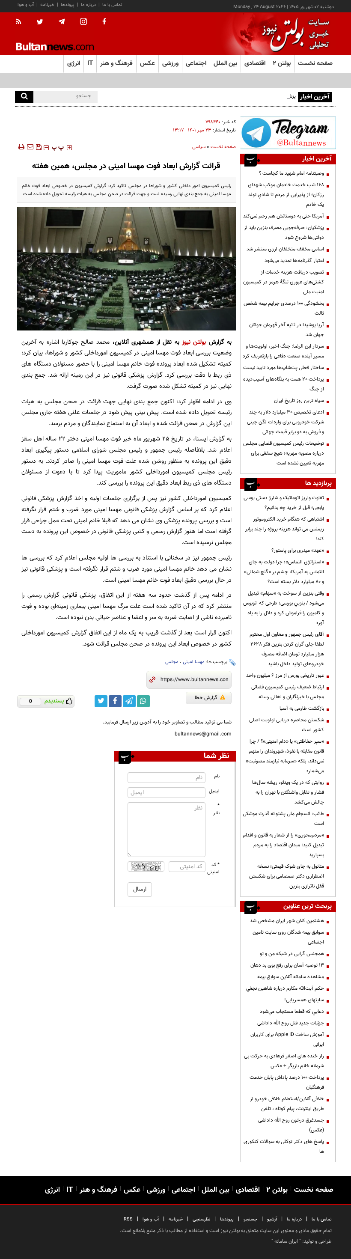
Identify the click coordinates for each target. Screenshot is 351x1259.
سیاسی (198, 147)
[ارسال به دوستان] (30, 146)
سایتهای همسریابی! (304, 1000)
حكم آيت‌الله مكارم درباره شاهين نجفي (285, 988)
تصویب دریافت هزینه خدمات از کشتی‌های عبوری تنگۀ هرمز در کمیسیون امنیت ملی (283, 282)
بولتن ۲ (282, 63)
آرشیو (272, 1219)
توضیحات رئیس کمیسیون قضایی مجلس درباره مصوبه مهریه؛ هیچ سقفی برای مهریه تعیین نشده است (283, 453)
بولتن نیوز (194, 342)
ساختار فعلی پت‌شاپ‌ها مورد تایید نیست (283, 368)
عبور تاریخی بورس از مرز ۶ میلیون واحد (285, 675)
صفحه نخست (315, 63)
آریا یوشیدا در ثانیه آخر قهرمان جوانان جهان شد (286, 330)
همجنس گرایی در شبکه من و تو (292, 954)
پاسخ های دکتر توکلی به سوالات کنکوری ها (284, 1146)
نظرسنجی (201, 1219)
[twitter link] (101, 701)
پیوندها (67, 5)
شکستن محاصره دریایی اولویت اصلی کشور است (286, 725)
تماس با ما (112, 5)
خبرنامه (47, 5)
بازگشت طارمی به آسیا (302, 708)
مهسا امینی (194, 662)
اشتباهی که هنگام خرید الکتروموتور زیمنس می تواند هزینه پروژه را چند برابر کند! (284, 529)
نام (217, 776)
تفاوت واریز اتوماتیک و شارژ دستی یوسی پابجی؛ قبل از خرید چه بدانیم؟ (284, 503)
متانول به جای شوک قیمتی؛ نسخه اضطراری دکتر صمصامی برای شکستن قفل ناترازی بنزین (286, 876)
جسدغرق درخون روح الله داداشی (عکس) (291, 1125)
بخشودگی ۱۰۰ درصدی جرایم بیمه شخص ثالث (284, 308)
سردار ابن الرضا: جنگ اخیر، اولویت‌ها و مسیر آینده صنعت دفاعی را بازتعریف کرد (283, 351)
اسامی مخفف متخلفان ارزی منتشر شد (285, 249)
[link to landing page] (293, 34)
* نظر (216, 809)
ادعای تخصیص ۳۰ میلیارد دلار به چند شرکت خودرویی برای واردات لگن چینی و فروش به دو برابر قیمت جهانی (285, 422)
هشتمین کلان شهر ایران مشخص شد (287, 921)
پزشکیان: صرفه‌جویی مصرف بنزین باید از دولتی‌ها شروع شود (284, 232)
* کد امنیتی (214, 868)
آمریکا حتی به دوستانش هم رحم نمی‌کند (283, 216)
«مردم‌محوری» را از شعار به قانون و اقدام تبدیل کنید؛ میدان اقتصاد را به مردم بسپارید (283, 845)
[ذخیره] (39, 147)
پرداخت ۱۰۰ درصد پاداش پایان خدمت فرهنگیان (287, 1082)
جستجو (250, 1219)
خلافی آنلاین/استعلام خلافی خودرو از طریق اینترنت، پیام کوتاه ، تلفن (287, 1104)
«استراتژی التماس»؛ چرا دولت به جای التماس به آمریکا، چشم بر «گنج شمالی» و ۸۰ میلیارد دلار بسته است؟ (284, 572)
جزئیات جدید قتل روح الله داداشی (290, 1023)
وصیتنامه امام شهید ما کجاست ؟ (291, 173)
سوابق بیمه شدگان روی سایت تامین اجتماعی (288, 937)
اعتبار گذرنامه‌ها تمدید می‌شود (294, 261)
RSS (128, 1219)
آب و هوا (26, 5)
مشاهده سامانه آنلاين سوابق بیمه (290, 977)
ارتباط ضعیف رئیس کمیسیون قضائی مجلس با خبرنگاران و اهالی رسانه (287, 692)
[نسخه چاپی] (20, 146)
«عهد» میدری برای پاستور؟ (297, 550)
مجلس (171, 662)
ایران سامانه (286, 1241)
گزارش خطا (206, 698)
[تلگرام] (288, 132)
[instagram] (83, 22)
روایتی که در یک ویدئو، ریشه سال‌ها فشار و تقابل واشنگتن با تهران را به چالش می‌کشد (288, 792)
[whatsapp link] (143, 701)
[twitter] (40, 22)
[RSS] (21, 22)
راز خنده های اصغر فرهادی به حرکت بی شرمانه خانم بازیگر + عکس (284, 1061)
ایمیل (214, 791)
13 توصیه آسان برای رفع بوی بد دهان (287, 965)
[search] (24, 97)
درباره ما (88, 5)
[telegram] (61, 22)
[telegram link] (129, 701)
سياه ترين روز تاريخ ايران (299, 401)
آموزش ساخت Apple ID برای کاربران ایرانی (287, 1039)
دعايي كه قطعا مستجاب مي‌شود (292, 1011)
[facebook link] (115, 701)
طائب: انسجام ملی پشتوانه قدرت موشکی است (283, 818)
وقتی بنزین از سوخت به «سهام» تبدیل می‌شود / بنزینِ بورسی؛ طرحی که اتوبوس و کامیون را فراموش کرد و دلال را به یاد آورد (283, 608)
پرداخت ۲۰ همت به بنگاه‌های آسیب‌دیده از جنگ (283, 384)
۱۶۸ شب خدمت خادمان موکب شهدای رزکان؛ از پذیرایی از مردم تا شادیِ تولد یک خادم (286, 194)
